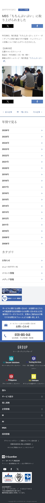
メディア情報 (8, 279)
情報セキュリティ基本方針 (29, 441)
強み (4, 390)
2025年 (5, 136)
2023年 (5, 149)
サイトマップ (29, 447)
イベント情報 (8, 273)
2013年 (5, 212)
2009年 (5, 237)
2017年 (5, 187)
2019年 (5, 174)
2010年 (5, 231)
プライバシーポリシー (11, 441)
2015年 (5, 199)
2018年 (5, 180)
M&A (4, 428)
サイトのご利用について (15, 447)
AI (3, 421)
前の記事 (8, 112)
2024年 (5, 143)
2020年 (5, 168)
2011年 (5, 224)
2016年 (5, 193)
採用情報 (6, 434)
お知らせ (6, 260)
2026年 (5, 130)
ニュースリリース (10, 267)
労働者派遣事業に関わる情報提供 (20, 444)
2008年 (5, 243)
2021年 (5, 162)
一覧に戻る (24, 112)
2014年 (5, 206)
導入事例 (6, 403)
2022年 (5, 155)
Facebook (37, 26)
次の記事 (36, 112)
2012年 (5, 218)
